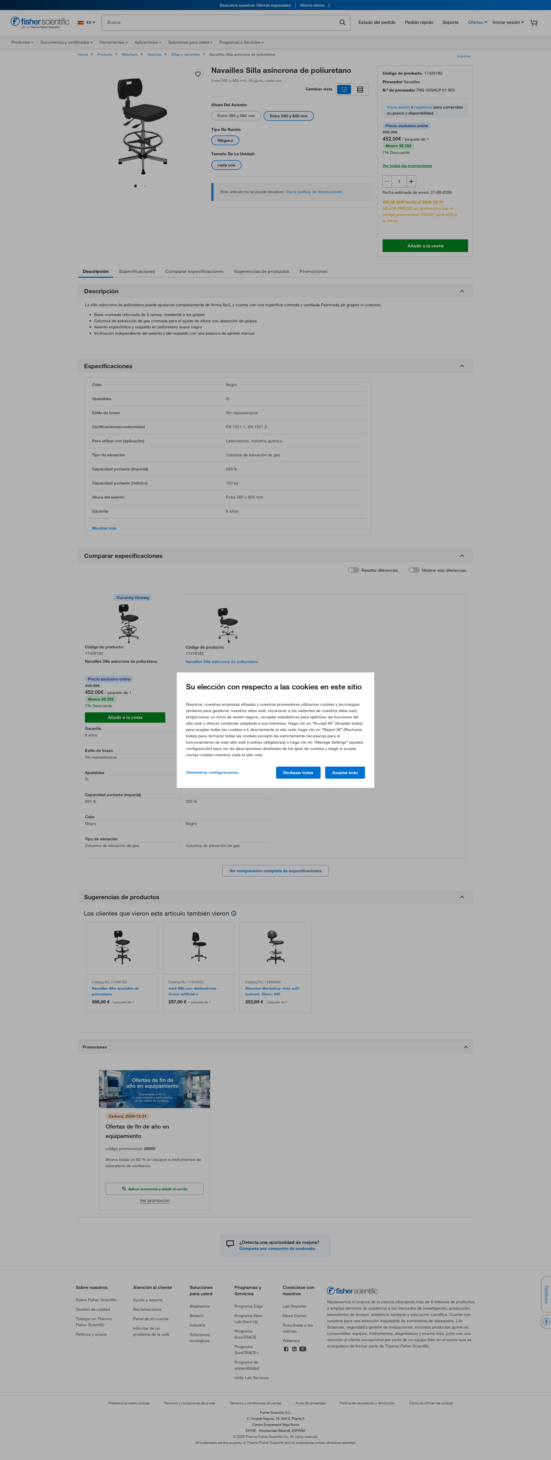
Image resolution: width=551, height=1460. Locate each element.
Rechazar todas (298, 772)
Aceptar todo (345, 772)
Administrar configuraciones (212, 772)
